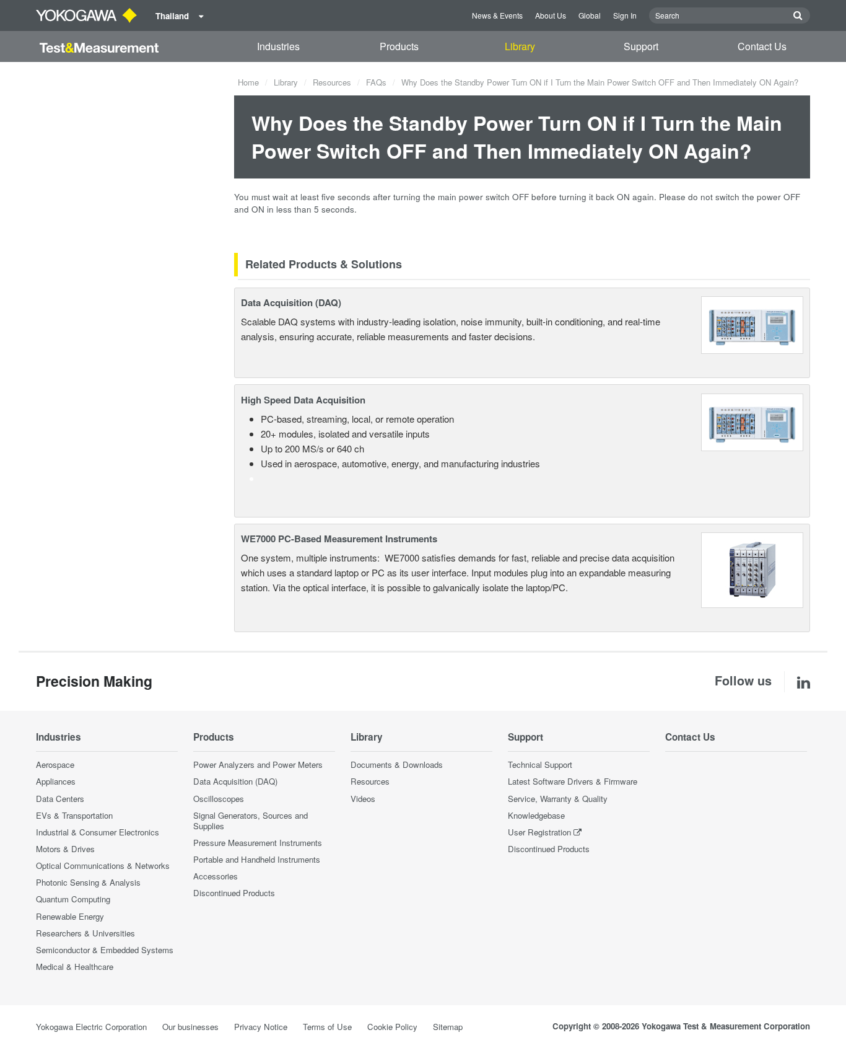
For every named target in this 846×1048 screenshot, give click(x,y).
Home (248, 82)
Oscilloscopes (218, 798)
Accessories (215, 876)
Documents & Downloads (397, 764)
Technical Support (540, 764)
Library (520, 46)
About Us (550, 15)
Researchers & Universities (85, 933)
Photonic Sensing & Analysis (88, 882)
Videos (363, 798)
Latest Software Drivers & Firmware (572, 781)
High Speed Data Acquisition (303, 400)
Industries (278, 46)
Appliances (56, 781)
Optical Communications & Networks (103, 865)
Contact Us (762, 46)
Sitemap (448, 1027)
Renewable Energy (70, 916)
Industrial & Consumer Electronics (97, 832)
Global (589, 15)
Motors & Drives (65, 849)
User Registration (539, 832)
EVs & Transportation (74, 815)
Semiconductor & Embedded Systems (104, 950)
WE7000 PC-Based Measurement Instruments (339, 538)
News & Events (497, 15)
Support (641, 46)
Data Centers (60, 798)
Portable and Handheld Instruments (256, 859)
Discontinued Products (234, 893)
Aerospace (55, 764)
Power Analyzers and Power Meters (258, 764)
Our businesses (190, 1027)
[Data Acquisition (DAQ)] (752, 323)
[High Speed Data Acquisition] (752, 420)
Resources (332, 82)
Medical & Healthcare (74, 966)
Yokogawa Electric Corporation (91, 1027)
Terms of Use (327, 1027)
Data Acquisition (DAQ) (291, 302)
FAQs (376, 82)
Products (399, 46)
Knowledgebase (536, 815)
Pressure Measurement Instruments (257, 842)
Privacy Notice (260, 1027)
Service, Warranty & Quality (558, 798)
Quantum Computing (73, 899)
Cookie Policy (392, 1027)
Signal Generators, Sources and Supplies (250, 820)
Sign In (625, 15)
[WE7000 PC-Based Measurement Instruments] (752, 568)
